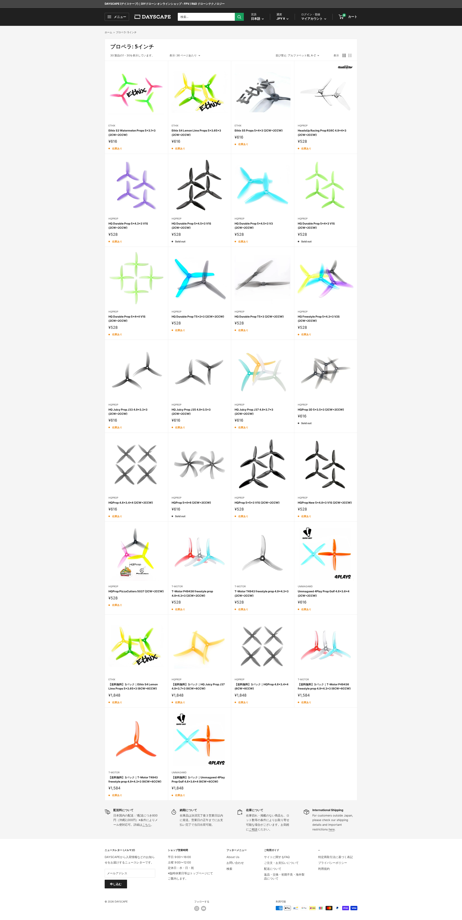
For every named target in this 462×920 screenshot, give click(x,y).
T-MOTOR (177, 586)
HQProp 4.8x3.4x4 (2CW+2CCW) (130, 502)
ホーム (108, 32)
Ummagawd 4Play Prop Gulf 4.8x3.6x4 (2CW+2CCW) (323, 593)
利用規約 (324, 869)
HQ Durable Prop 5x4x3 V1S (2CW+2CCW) (316, 225)
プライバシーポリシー (332, 863)
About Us (232, 857)
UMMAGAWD (305, 586)
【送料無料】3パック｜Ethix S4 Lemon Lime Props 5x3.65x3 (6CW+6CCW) (133, 686)
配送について (272, 869)
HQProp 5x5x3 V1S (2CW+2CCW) (257, 502)
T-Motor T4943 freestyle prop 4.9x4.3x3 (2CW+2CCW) (262, 593)
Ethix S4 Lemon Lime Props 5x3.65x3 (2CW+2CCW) (196, 132)
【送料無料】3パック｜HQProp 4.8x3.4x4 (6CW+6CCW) (261, 686)
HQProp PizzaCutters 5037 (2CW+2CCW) (136, 591)
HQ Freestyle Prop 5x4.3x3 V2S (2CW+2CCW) (319, 318)
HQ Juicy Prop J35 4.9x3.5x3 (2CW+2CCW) (191, 411)
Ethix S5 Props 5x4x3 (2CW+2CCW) (259, 130)
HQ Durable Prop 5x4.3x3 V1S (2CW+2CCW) (128, 225)
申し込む (116, 884)
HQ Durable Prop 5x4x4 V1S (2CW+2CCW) (126, 318)
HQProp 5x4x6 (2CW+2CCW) (191, 502)
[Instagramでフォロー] (196, 908)
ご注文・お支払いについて (281, 863)
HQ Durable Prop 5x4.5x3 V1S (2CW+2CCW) (191, 225)
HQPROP (303, 125)
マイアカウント (312, 18)
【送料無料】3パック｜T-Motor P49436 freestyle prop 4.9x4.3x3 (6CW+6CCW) (324, 686)
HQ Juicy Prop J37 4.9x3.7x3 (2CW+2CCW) (254, 411)
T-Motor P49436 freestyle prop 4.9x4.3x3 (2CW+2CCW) (192, 593)
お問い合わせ (235, 863)
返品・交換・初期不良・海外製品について (284, 876)
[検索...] (239, 17)
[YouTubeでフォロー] (203, 908)
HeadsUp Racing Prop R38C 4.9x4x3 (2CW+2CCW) (322, 132)
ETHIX (111, 125)
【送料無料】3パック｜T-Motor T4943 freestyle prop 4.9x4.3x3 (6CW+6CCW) (134, 779)
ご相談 (253, 829)
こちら (146, 824)
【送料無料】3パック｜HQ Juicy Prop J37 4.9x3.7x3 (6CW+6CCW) (198, 686)
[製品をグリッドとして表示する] (344, 55)
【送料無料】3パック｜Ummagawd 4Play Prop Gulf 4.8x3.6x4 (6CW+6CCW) (198, 779)
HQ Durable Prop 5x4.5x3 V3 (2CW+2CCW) (254, 225)
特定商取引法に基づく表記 (335, 857)
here (332, 829)
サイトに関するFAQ (277, 857)
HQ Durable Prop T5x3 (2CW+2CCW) (259, 316)
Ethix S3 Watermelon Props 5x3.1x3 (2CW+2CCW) (132, 132)
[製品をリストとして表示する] (350, 55)
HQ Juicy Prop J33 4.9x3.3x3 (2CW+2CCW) (127, 411)
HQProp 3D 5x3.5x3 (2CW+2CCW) (321, 409)
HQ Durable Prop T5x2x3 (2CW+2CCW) (198, 316)
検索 (229, 869)
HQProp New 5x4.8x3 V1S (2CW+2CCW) (325, 502)
